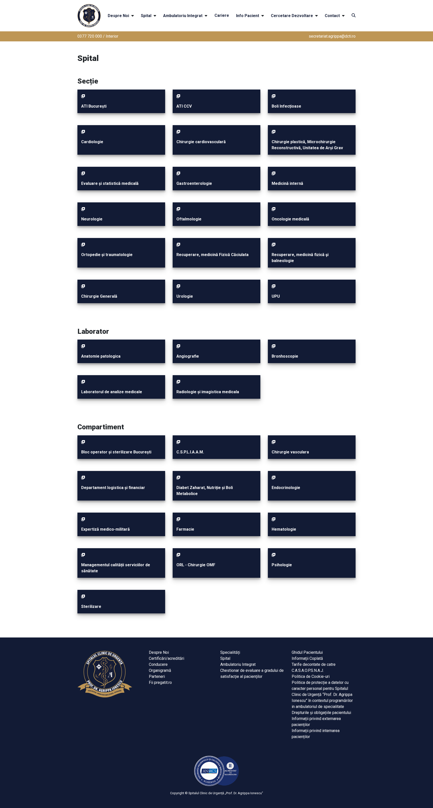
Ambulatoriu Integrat (182, 15)
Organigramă (160, 670)
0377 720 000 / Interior (97, 36)
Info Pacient (247, 15)
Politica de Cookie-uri (311, 676)
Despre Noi (118, 15)
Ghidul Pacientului (307, 652)
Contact (332, 15)
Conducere (158, 664)
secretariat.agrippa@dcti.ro (332, 36)
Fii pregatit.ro (160, 682)
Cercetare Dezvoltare (292, 15)
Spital (146, 15)
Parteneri (157, 676)
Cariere (221, 15)
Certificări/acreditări (166, 658)
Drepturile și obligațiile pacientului (321, 712)
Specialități (230, 652)
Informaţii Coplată (307, 658)
